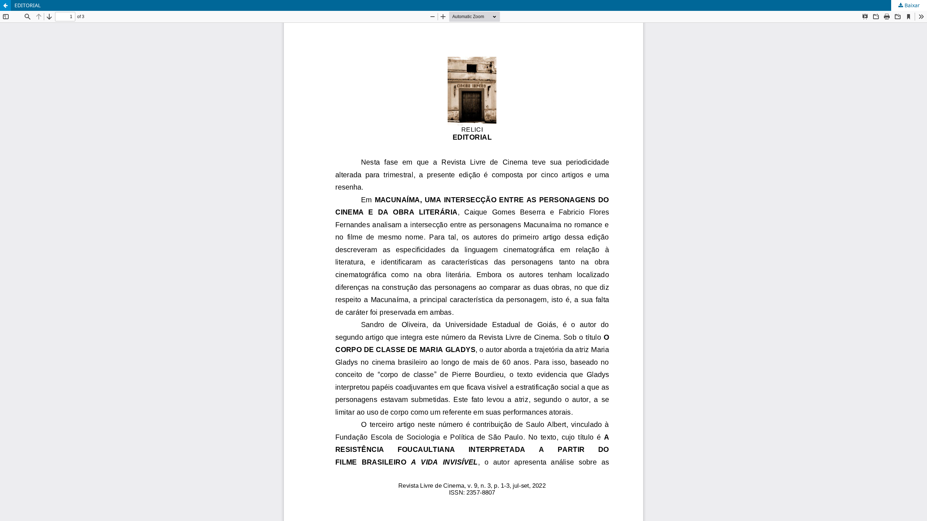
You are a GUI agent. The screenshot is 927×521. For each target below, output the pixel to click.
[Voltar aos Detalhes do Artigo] (5, 5)
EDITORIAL (27, 5)
